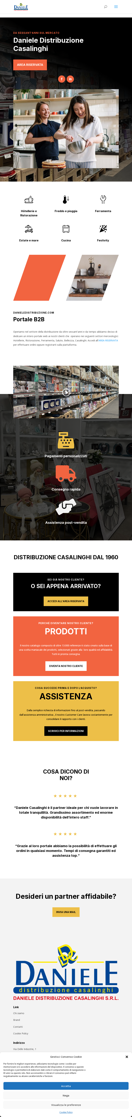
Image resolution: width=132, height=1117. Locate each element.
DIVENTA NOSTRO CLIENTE (66, 666)
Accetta (66, 1086)
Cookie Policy (66, 1112)
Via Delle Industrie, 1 (24, 1049)
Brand (16, 1020)
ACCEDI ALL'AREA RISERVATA (65, 601)
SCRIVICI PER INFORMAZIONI (66, 731)
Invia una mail (66, 912)
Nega (66, 1095)
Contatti (18, 1026)
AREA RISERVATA (30, 65)
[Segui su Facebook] (61, 79)
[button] (127, 1057)
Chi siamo (18, 1013)
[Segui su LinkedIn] (70, 79)
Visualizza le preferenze (66, 1105)
